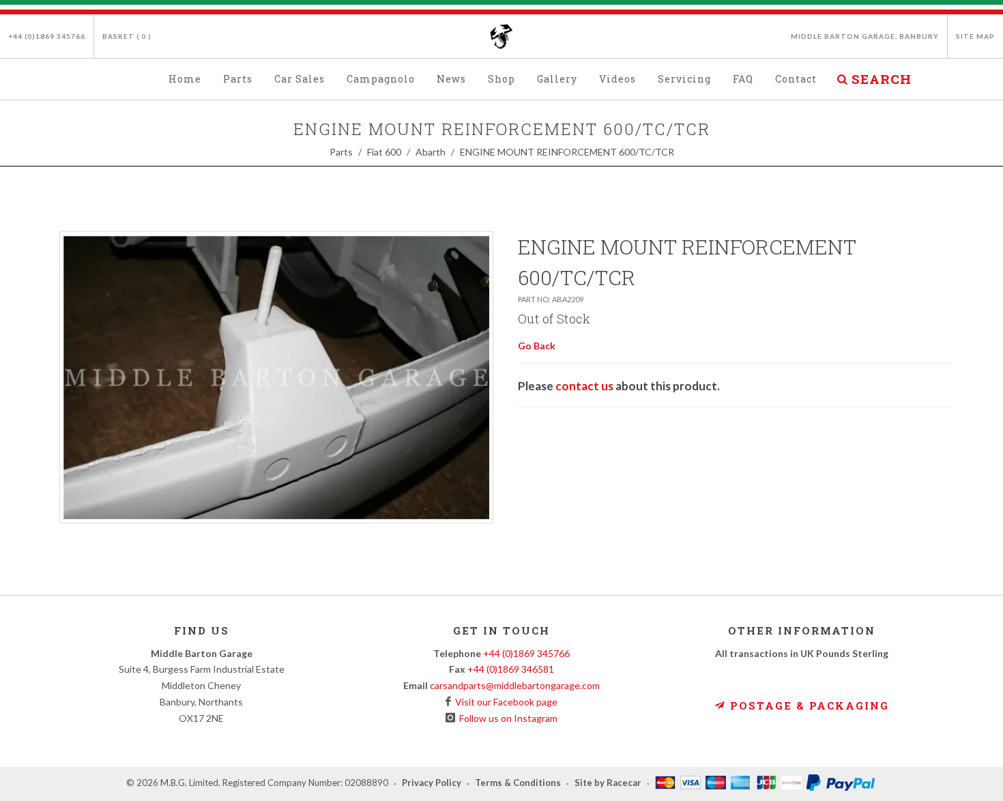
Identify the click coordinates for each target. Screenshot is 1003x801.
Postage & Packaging (807, 705)
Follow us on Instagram (506, 718)
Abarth (431, 152)
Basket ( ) (126, 36)
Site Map (975, 36)
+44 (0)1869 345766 (46, 36)
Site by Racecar (608, 783)
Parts (341, 152)
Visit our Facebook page (504, 702)
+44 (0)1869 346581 (510, 669)
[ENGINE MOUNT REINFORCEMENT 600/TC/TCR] (276, 377)
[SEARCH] (842, 77)
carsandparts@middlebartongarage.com (515, 685)
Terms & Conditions (518, 783)
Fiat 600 (384, 152)
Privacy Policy (431, 783)
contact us (584, 386)
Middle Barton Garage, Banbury (865, 36)
